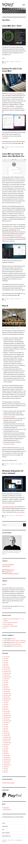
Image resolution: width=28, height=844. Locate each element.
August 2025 (6, 678)
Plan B (5, 305)
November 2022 (7, 739)
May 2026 (5, 662)
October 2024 (6, 697)
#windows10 (20, 463)
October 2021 (6, 763)
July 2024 (5, 702)
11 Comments (4, 148)
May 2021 (5, 772)
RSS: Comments (7, 809)
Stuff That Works (6, 832)
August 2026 (6, 657)
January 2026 (6, 669)
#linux (16, 61)
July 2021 (5, 768)
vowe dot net (4, 840)
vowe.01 (13, 570)
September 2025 (7, 677)
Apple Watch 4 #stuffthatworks (10, 626)
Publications (5, 826)
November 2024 (7, 695)
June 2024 (5, 704)
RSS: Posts (6, 807)
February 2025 (6, 689)
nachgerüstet (5, 138)
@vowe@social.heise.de (13, 573)
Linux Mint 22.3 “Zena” (12, 25)
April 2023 (5, 730)
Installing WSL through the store (9, 506)
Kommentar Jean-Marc (9, 444)
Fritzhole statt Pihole (8, 624)
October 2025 (6, 675)
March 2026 (6, 666)
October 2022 (6, 741)
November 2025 (7, 673)
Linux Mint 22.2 (11, 228)
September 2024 (7, 699)
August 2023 (6, 722)
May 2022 (5, 750)
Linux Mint (11, 108)
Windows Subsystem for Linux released (12, 471)
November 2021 (7, 761)
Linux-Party (21, 447)
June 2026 (5, 660)
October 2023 (6, 719)
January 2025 (6, 691)
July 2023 (5, 724)
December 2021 (7, 759)
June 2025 (5, 682)
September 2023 (7, 720)
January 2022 (6, 757)
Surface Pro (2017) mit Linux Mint (12, 69)
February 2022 (6, 755)
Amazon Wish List (6, 836)
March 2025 (6, 688)
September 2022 (7, 742)
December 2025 (7, 671)
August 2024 (6, 700)
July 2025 (5, 680)
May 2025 (5, 684)
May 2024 (5, 706)
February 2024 (6, 711)
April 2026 (5, 664)
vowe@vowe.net (8, 571)
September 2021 (7, 764)
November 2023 (7, 717)
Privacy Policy (11, 840)
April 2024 (5, 708)
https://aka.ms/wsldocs (19, 512)
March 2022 (6, 753)
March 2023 (6, 731)
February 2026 (6, 667)
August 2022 (6, 744)
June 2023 (5, 726)
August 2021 (6, 766)
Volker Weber (6, 61)
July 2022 (5, 746)
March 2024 (6, 710)
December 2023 (7, 715)
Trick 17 (5, 628)
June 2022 (5, 748)
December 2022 (7, 737)
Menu (24, 4)
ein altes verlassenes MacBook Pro (16, 93)
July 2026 (5, 658)
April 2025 (5, 686)
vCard (3, 823)
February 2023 (6, 733)
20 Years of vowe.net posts (8, 782)
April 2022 (5, 752)
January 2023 (6, 735)
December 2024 (7, 693)
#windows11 (20, 515)
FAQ (3, 829)
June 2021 (5, 770)
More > (3, 58)
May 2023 (5, 728)
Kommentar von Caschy (9, 416)
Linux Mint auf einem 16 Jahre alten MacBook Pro (13, 154)
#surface (22, 146)
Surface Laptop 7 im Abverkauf (10, 622)
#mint (19, 61)
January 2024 (6, 713)
